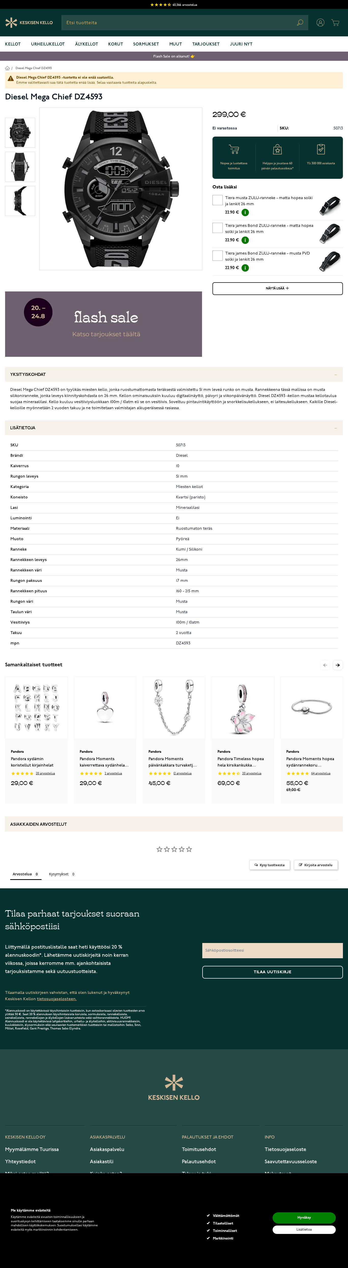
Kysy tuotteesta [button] (272, 865)
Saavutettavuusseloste (291, 1162)
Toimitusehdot (199, 1149)
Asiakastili (101, 1162)
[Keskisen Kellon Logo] (29, 22)
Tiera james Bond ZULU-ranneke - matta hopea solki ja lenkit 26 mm (269, 229)
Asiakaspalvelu (107, 1149)
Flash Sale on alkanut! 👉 (174, 56)
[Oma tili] (320, 23)
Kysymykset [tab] (59, 874)
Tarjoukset (206, 44)
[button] (338, 665)
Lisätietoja (22, 428)
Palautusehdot (199, 1162)
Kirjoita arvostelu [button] (318, 865)
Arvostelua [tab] (22, 874)
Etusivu (7, 68)
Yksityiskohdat (28, 375)
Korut (115, 44)
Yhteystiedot (20, 1162)
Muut (175, 44)
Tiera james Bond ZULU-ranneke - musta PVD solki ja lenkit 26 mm (267, 257)
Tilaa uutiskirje (272, 972)
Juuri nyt (241, 44)
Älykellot (86, 44)
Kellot (13, 44)
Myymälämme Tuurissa (32, 1149)
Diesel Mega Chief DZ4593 (34, 68)
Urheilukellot (48, 44)
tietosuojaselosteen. (57, 999)
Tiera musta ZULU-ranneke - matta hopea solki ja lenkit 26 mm (269, 201)
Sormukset (146, 44)
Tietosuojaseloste (285, 1149)
